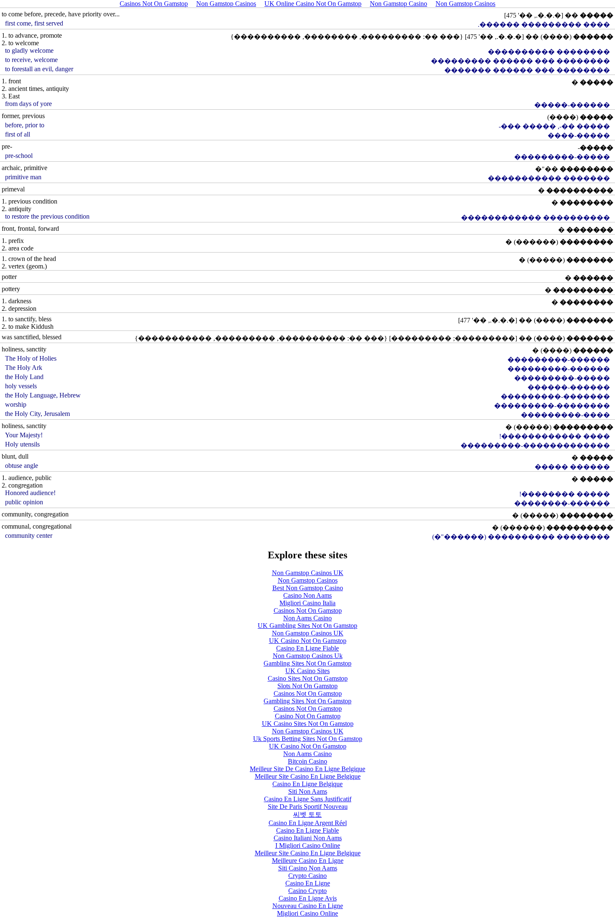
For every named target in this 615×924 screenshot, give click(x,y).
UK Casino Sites (307, 670)
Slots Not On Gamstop (307, 685)
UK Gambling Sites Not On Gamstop (307, 625)
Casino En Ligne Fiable (307, 648)
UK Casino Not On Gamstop (307, 640)
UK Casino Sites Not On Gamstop (308, 723)
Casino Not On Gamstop (308, 716)
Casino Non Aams (307, 595)
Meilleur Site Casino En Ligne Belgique (308, 776)
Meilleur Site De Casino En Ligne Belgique (307, 768)
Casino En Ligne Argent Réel (308, 822)
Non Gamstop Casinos (308, 580)
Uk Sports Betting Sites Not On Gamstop (307, 738)
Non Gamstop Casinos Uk (308, 655)
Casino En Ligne (307, 883)
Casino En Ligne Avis (308, 898)
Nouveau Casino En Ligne (307, 905)
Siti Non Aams (307, 791)
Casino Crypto (307, 890)
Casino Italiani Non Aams (308, 837)
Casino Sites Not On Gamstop (308, 678)
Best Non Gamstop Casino (307, 587)
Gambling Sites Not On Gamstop (307, 663)
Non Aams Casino (307, 618)
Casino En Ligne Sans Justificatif (307, 799)
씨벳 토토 (307, 814)
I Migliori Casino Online (307, 845)
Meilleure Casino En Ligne (307, 860)
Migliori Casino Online (307, 913)
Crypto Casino (307, 875)
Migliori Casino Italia (307, 603)
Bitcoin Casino (307, 761)
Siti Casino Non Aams (307, 868)
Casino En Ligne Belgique (307, 783)
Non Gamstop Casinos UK (307, 572)
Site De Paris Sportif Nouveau (308, 806)
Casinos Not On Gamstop (308, 610)
